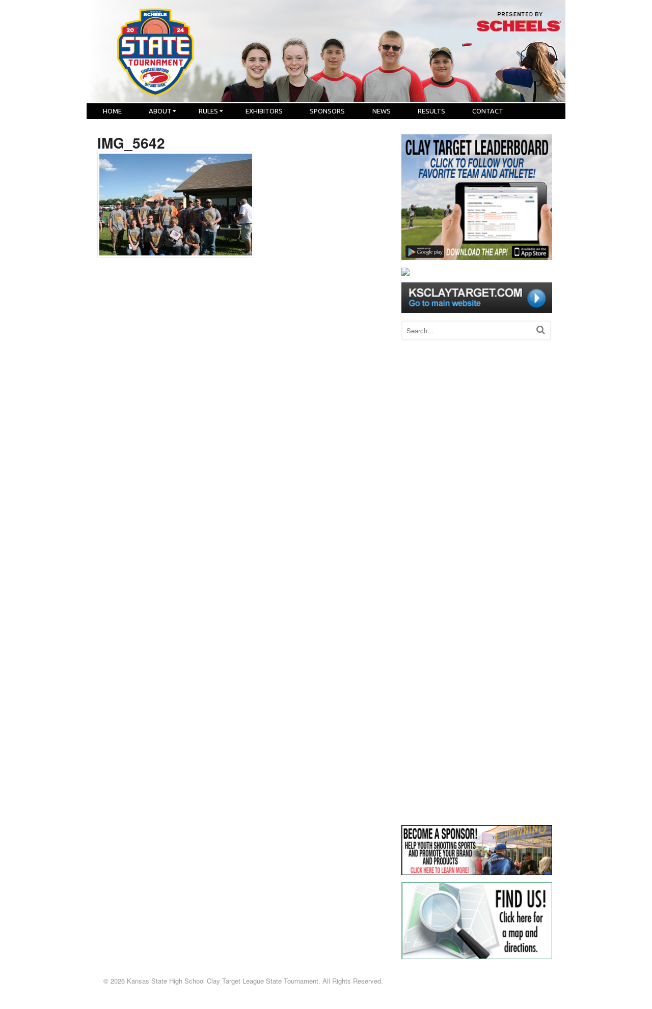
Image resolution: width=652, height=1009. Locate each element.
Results (431, 110)
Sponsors (327, 110)
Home (112, 110)
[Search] (540, 329)
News (381, 110)
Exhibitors (264, 110)
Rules (208, 110)
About (160, 110)
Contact (487, 110)
